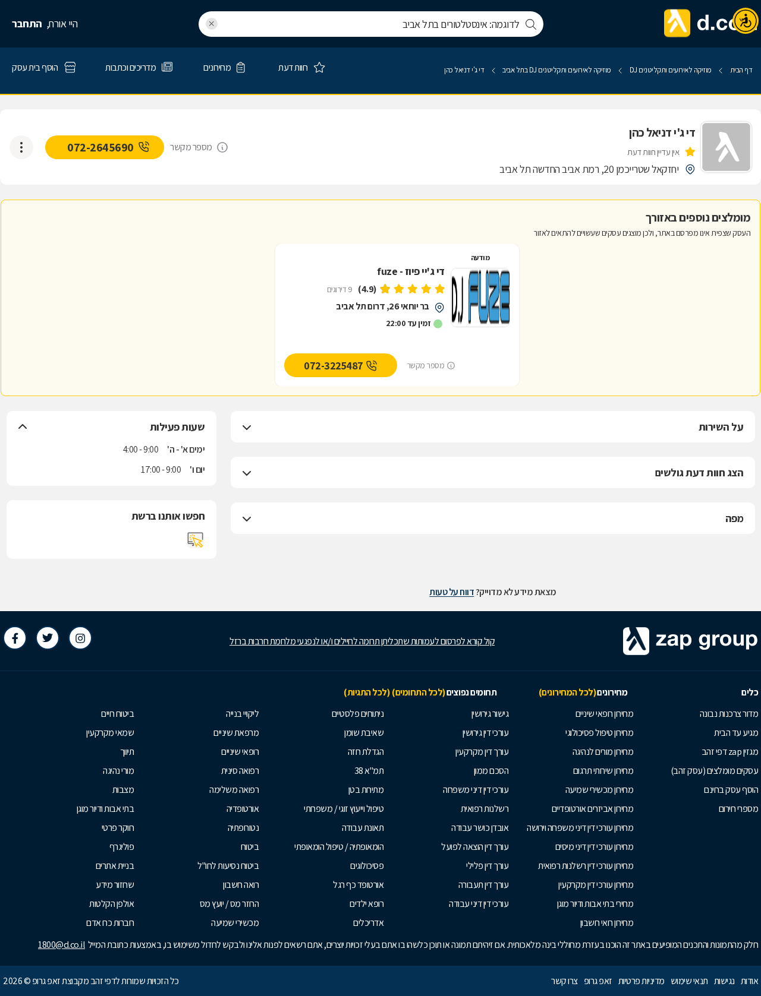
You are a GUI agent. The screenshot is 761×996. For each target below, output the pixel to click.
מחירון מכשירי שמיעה (599, 789)
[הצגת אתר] (196, 540)
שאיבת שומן (363, 732)
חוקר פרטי (118, 827)
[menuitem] (698, 713)
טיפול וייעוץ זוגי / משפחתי (343, 808)
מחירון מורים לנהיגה (603, 751)
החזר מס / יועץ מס (229, 903)
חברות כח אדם (110, 922)
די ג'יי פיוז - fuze (411, 271)
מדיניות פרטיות (641, 981)
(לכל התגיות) (366, 692)
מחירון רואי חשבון (607, 922)
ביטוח (250, 846)
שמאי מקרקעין (110, 732)
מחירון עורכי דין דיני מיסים (594, 846)
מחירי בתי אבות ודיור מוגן (595, 903)
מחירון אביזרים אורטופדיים (593, 808)
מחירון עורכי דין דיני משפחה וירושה (580, 827)
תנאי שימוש (689, 981)
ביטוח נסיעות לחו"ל (228, 865)
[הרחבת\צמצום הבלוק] (247, 427)
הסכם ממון (491, 770)
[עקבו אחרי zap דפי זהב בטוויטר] (47, 638)
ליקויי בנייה (242, 713)
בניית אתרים (115, 865)
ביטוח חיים (117, 713)
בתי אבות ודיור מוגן (105, 808)
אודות (750, 981)
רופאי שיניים (240, 751)
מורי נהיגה (118, 770)
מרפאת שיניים (236, 732)
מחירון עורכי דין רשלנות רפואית (585, 865)
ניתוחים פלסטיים (358, 713)
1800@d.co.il (61, 944)
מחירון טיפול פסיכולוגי (599, 732)
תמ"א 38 (369, 770)
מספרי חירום (739, 808)
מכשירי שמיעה (235, 922)
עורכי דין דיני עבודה (478, 903)
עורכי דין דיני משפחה (475, 789)
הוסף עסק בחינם (731, 789)
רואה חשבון (241, 884)
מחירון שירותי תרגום (603, 770)
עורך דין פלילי (487, 865)
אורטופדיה (243, 808)
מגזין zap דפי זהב (730, 751)
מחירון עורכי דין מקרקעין (595, 884)
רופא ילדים (366, 903)
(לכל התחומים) (418, 692)
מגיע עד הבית (736, 732)
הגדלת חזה (366, 751)
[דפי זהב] (711, 24)
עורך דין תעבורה (483, 884)
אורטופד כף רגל (358, 884)
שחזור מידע (115, 884)
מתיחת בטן (366, 789)
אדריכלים (368, 922)
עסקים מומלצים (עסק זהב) (715, 770)
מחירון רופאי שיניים (605, 713)
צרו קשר (564, 981)
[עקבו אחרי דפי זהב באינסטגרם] (80, 638)
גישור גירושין (490, 713)
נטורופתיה (243, 827)
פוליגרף (121, 846)
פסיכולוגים (366, 865)
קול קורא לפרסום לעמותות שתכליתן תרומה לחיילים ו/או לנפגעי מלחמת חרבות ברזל (362, 641)
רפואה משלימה (234, 789)
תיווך (127, 751)
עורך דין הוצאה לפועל (474, 846)
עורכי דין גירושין (486, 732)
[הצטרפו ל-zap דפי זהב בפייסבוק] (15, 638)
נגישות (724, 981)
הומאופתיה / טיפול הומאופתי (338, 846)
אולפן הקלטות (111, 903)
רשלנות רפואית (485, 808)
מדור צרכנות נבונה (729, 713)
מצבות (123, 789)
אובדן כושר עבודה (479, 827)
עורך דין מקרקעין (481, 751)
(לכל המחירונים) (567, 692)
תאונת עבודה (363, 827)
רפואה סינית (240, 770)
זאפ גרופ (598, 981)
